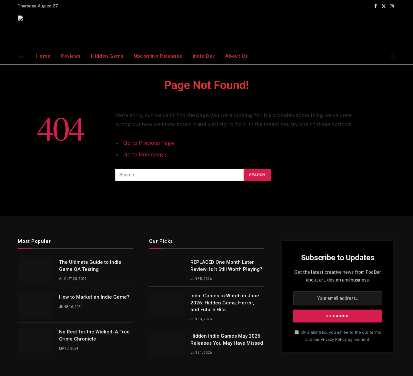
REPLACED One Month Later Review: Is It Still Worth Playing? (226, 265)
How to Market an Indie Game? (94, 297)
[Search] (392, 56)
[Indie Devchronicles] (32, 30)
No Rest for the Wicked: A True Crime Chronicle (94, 335)
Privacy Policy (334, 339)
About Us (236, 56)
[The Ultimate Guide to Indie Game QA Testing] (35, 270)
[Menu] (22, 56)
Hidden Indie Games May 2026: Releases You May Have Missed (226, 339)
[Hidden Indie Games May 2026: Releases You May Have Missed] (167, 344)
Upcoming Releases (158, 56)
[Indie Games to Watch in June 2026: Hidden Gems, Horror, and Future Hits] (167, 304)
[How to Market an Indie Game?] (35, 305)
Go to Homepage (144, 154)
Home (43, 56)
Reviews (71, 56)
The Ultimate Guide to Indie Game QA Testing (90, 265)
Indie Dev (204, 56)
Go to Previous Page (148, 143)
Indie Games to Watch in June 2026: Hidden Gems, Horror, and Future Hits (224, 302)
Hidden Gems (107, 56)
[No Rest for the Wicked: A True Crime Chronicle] (35, 340)
